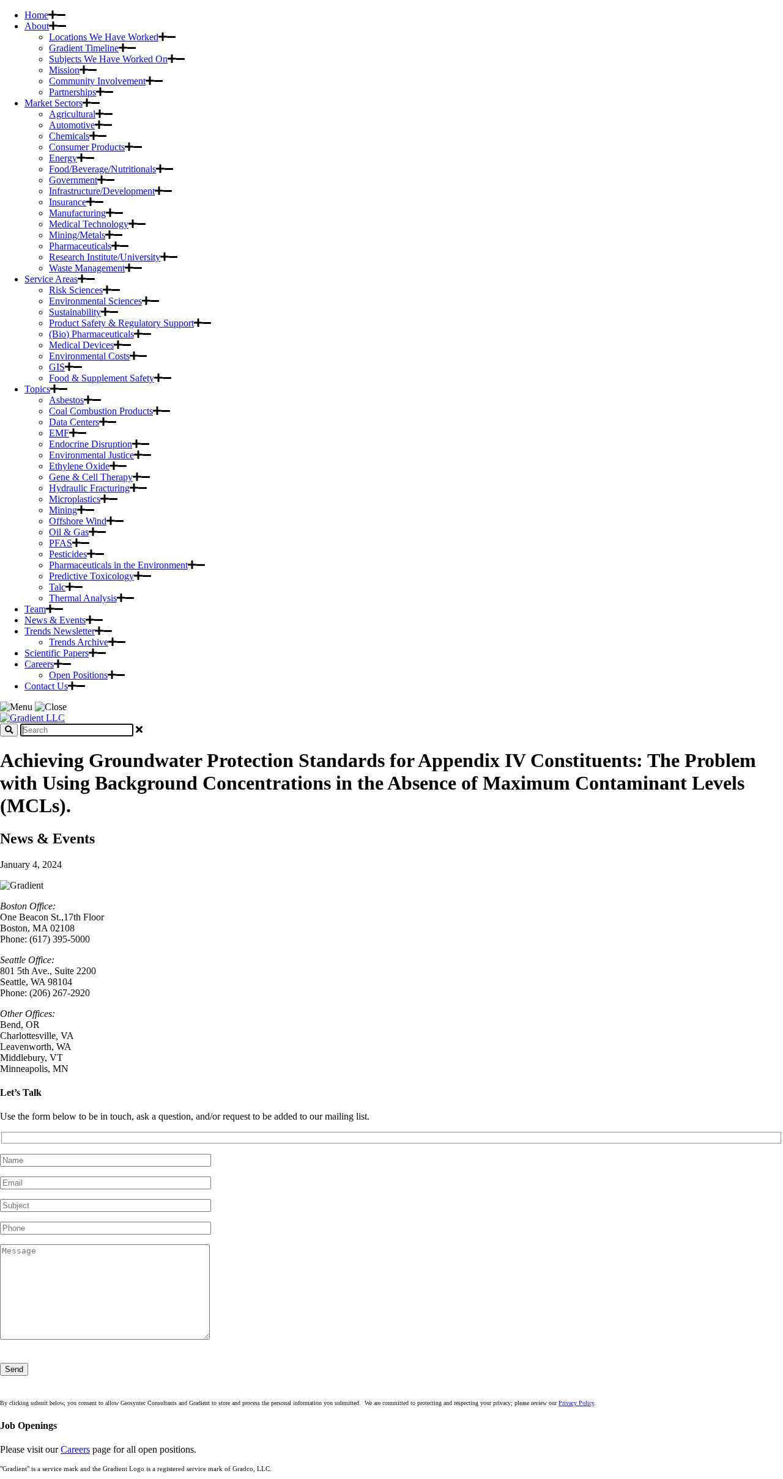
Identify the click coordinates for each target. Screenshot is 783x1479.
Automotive (72, 125)
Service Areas (51, 279)
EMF (59, 433)
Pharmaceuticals (80, 246)
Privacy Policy (576, 1403)
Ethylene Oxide (79, 466)
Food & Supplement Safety (101, 378)
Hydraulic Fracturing (89, 488)
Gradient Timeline (84, 48)
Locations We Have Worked (103, 37)
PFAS (60, 543)
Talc (57, 587)
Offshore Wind (77, 521)
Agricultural (72, 114)
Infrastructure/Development (102, 191)
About (36, 26)
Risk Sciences (76, 290)
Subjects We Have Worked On (108, 59)
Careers (39, 664)
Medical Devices (81, 345)
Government (73, 180)
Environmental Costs (89, 356)
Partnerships (72, 92)
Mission (64, 70)
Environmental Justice (91, 455)
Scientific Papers (56, 653)
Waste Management (87, 268)
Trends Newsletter (59, 631)
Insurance (67, 202)
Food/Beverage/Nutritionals (102, 169)
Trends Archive (78, 642)
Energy (63, 158)
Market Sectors (53, 103)
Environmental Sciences (95, 301)
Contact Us (46, 686)
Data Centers (74, 422)
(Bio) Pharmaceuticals (91, 334)
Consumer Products (87, 147)
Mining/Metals (77, 235)
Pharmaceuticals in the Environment (118, 565)
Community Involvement (97, 81)
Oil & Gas (69, 532)
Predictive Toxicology (91, 576)
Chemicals (69, 136)
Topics (37, 389)
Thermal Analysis (83, 598)
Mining (63, 510)
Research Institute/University (104, 257)
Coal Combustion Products (101, 411)
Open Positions (78, 675)
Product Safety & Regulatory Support (121, 323)
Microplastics (74, 499)
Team (35, 609)
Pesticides (68, 554)
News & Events (55, 620)
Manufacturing (77, 213)
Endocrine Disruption (90, 444)
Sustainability (75, 312)
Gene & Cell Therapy (91, 477)
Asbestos (66, 400)
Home (36, 15)
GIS (57, 367)
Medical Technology (88, 224)
